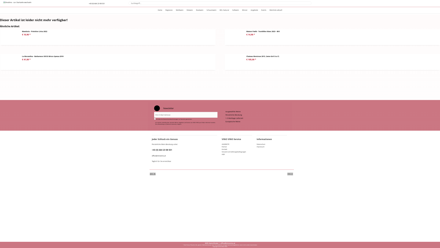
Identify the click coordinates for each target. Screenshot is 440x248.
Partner (224, 147)
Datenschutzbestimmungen (170, 119)
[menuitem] (220, 3)
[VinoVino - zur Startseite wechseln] (17, 5)
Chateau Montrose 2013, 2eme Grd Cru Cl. (262, 56)
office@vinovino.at (159, 156)
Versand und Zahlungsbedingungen (234, 152)
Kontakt (224, 149)
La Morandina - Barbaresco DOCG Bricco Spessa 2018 (42, 56)
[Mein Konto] (424, 3)
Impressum (260, 147)
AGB (223, 154)
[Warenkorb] (430, 3)
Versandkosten (218, 245)
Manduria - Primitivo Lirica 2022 (34, 31)
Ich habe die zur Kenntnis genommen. (174, 119)
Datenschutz (261, 144)
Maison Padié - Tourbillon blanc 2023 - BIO (263, 31)
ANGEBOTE (225, 144)
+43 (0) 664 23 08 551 (97, 3)
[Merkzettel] (418, 3)
